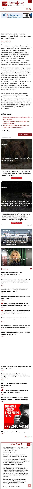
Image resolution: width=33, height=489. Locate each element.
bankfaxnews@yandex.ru (9, 452)
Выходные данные (8, 479)
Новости (4, 269)
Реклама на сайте (14, 484)
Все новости (28, 437)
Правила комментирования (20, 480)
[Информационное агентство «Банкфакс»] (12, 3)
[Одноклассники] (5, 131)
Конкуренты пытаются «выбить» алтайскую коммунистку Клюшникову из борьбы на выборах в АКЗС (15, 376)
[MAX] (19, 444)
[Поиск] (27, 9)
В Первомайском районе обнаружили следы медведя (16, 432)
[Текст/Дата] (30, 9)
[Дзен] (16, 444)
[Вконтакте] (14, 444)
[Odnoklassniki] (21, 444)
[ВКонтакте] (2, 131)
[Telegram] (7, 131)
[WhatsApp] (9, 131)
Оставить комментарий (25, 134)
